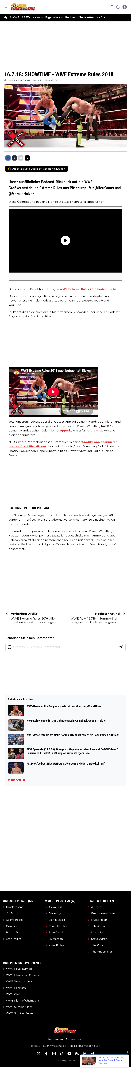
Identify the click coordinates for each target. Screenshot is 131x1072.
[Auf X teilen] (14, 158)
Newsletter (86, 17)
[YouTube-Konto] (69, 1053)
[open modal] (124, 7)
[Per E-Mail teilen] (20, 158)
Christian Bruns (21, 80)
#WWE (14, 17)
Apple (64, 430)
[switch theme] (118, 7)
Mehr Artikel (16, 779)
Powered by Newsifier (65, 1060)
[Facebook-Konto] (46, 1053)
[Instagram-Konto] (54, 1053)
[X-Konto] (39, 1053)
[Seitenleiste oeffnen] (6, 7)
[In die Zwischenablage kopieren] (27, 158)
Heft (100, 17)
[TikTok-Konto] (62, 1053)
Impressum (55, 1039)
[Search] (112, 7)
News (36, 17)
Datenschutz (74, 1039)
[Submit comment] (121, 647)
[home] (5, 17)
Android (92, 430)
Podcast (70, 17)
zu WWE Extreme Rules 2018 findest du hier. (87, 289)
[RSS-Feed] (77, 1053)
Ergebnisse (52, 17)
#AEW (26, 17)
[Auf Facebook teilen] (8, 158)
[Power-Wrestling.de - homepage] (23, 7)
